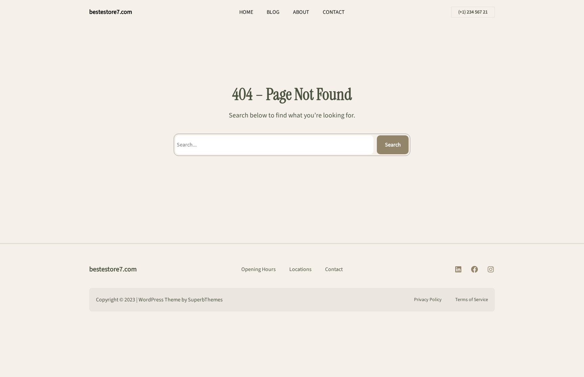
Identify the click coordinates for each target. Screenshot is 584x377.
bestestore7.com (110, 12)
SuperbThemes (205, 299)
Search (393, 145)
